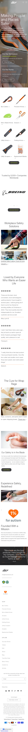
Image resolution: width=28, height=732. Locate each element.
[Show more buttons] (25, 501)
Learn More (6, 469)
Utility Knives (5, 140)
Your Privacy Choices (7, 729)
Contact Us (5, 665)
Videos (4, 645)
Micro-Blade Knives (7, 123)
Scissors (16, 123)
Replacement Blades (20, 156)
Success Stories (14, 210)
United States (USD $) (13, 699)
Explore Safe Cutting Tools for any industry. (13, 262)
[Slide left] (11, 205)
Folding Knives (18, 140)
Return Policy (5, 661)
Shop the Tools (8, 62)
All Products (14, 162)
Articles (4, 668)
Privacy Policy (15, 719)
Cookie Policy (21, 719)
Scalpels (4, 629)
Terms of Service (7, 719)
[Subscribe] (24, 679)
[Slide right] (16, 205)
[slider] (14, 501)
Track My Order (6, 658)
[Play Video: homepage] (14, 495)
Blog (3, 655)
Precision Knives (19, 106)
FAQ (3, 648)
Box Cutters (4, 106)
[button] (1, 2)
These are (21, 419)
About (3, 651)
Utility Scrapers (5, 156)
